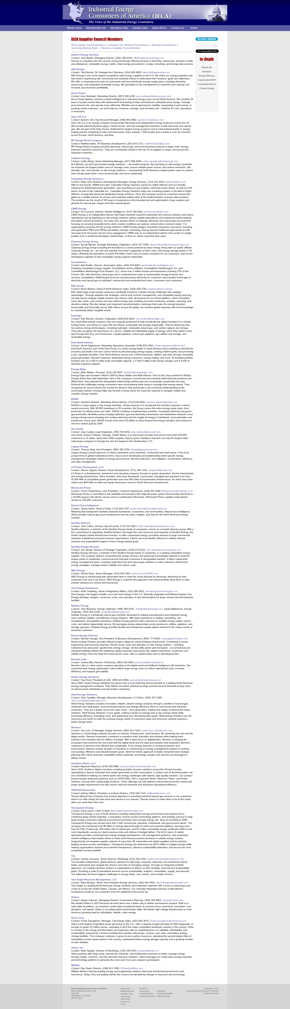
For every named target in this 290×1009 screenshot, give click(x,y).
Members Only (119, 27)
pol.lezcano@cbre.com (156, 211)
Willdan (75, 965)
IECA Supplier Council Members (88, 45)
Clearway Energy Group (84, 241)
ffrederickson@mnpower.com (177, 491)
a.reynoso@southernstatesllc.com (138, 766)
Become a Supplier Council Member (121, 48)
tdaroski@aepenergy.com (156, 72)
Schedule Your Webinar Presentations (128, 45)
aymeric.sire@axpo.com (150, 119)
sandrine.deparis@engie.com (161, 402)
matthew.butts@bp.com (157, 143)
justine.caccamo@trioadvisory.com (165, 859)
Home (194, 27)
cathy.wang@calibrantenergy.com (160, 161)
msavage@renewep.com (174, 638)
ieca (66, 2)
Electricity (206, 71)
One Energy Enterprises (84, 588)
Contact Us (177, 27)
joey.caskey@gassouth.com (146, 432)
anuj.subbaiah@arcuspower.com (153, 96)
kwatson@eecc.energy (160, 288)
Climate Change (206, 88)
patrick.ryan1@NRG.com (145, 573)
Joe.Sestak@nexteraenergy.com (164, 549)
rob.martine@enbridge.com (150, 318)
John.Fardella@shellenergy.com (88, 700)
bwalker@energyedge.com (138, 372)
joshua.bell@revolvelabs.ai (149, 662)
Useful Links (140, 27)
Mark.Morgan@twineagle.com (172, 882)
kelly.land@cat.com (175, 181)
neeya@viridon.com (173, 900)
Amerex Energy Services (85, 54)
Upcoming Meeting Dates (84, 48)
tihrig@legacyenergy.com (144, 449)
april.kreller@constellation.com (157, 265)
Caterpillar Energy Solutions (87, 178)
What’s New (74, 27)
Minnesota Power (81, 487)
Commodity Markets (207, 84)
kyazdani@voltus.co (148, 950)
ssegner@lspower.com (160, 470)
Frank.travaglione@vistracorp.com (168, 920)
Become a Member (206, 39)
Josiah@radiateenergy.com (115, 611)
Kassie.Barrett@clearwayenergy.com (169, 244)
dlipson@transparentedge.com (126, 810)
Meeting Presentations (164, 45)
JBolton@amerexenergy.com (148, 58)
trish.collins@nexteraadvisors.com (156, 526)
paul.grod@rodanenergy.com (145, 680)
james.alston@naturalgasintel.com (148, 508)
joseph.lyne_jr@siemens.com (157, 730)
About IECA (159, 27)
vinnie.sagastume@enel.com (169, 345)
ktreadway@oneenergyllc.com (162, 591)
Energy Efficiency (207, 76)
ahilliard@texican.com (158, 793)
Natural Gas (206, 67)
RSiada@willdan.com (131, 968)
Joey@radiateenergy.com (148, 608)
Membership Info (96, 27)
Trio (73, 856)
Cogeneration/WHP (207, 80)
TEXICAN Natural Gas (83, 790)
